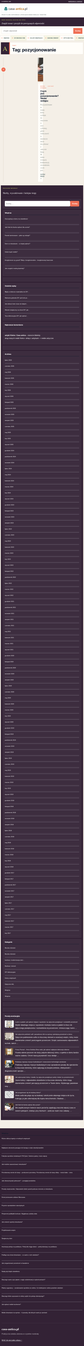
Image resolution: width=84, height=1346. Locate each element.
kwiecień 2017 (9, 921)
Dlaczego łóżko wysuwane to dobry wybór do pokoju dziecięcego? (23, 1296)
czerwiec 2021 (9, 625)
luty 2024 (8, 493)
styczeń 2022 (9, 595)
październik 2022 (10, 577)
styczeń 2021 (9, 649)
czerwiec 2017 (9, 909)
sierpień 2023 (9, 523)
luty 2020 (8, 716)
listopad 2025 (9, 402)
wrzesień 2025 (9, 414)
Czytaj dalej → (42, 176)
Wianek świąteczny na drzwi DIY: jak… (17, 310)
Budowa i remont (53, 38)
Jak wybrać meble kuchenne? (11, 1304)
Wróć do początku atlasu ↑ (12, 1340)
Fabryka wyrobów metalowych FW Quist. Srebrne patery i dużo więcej (24, 1156)
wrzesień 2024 (9, 462)
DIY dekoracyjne (19, 38)
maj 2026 (8, 372)
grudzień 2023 (9, 505)
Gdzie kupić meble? (11, 252)
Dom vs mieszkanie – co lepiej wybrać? (17, 243)
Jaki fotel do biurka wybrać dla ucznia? (17, 227)
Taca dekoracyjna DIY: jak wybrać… (16, 316)
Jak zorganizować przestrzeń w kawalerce (15, 1263)
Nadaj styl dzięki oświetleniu (11, 1271)
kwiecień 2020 (9, 704)
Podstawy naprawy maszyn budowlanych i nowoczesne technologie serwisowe (40, 1062)
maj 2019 (8, 770)
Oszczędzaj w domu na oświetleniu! (16, 219)
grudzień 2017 (9, 873)
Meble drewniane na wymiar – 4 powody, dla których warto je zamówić (24, 1312)
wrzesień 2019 (9, 746)
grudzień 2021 (9, 601)
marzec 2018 (9, 854)
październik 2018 (10, 812)
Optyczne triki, (68, 38)
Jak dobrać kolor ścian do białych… (16, 304)
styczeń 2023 (9, 565)
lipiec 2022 (8, 583)
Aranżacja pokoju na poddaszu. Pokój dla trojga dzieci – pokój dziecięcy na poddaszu (29, 1247)
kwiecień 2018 (9, 848)
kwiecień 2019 (9, 776)
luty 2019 (8, 788)
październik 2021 (10, 607)
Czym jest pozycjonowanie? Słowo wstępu (49, 96)
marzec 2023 (9, 553)
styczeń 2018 (9, 867)
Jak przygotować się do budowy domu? (28, 1092)
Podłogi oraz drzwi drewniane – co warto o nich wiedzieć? (20, 1255)
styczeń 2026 (9, 396)
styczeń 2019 (9, 794)
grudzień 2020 (9, 655)
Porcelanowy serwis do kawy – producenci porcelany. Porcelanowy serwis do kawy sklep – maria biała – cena (37, 1172)
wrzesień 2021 (9, 613)
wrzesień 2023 (9, 517)
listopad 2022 (9, 571)
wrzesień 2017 (9, 891)
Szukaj (78, 31)
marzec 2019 (9, 782)
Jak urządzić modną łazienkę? (14, 268)
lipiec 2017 (8, 903)
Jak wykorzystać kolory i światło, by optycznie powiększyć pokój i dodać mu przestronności (44, 1077)
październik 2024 (10, 456)
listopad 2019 (9, 734)
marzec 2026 (9, 384)
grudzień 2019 (9, 728)
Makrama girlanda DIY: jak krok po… (17, 298)
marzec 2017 (9, 927)
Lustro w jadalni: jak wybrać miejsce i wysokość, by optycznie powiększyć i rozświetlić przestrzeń (46, 1022)
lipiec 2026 (8, 360)
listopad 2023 (9, 511)
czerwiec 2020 (9, 692)
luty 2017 (8, 933)
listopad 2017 (9, 879)
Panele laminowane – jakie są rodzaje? (17, 235)
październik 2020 (10, 668)
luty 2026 (8, 390)
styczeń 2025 (9, 444)
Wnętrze (6, 38)
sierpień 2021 (9, 619)
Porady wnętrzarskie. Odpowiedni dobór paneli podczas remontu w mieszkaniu (27, 1189)
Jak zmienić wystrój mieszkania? (12, 1222)
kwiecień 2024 (9, 481)
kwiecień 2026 (9, 378)
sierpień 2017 (9, 897)
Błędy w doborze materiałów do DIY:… (17, 292)
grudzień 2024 (9, 450)
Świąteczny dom (7, 1238)
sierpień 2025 (9, 420)
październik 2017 (10, 885)
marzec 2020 (9, 710)
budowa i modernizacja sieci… (14, 960)
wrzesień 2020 (9, 674)
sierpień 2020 (9, 680)
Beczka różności (10, 948)
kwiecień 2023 (9, 547)
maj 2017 (8, 915)
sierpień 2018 (9, 824)
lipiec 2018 (8, 830)
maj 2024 (8, 474)
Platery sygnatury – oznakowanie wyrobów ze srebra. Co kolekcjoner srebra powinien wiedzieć (32, 1288)
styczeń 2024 (9, 499)
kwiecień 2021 (9, 637)
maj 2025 (8, 432)
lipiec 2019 (8, 758)
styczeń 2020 (9, 722)
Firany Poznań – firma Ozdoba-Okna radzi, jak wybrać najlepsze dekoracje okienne (42, 1049)
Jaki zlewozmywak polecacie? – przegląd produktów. (19, 1181)
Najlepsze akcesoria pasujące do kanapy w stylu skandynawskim (23, 1148)
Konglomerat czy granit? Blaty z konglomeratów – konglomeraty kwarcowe (29, 260)
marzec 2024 (9, 487)
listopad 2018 (9, 806)
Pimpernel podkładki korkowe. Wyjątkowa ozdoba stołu (19, 1214)
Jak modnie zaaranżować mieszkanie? (14, 1164)
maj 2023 (8, 541)
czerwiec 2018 (9, 836)
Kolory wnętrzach (36, 38)
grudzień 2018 (9, 800)
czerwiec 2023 (9, 535)
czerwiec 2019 (9, 764)
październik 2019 (10, 740)
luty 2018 (8, 861)
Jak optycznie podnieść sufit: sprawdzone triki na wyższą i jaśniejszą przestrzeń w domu (43, 1034)
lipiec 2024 (8, 468)
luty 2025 (8, 438)
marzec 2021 (9, 643)
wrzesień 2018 (9, 818)
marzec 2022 (9, 589)
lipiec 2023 (8, 529)
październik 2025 (10, 408)
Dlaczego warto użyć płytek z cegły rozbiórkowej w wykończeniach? (23, 1279)
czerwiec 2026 (9, 366)
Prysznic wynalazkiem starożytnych (13, 1205)
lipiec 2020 (8, 686)
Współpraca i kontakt (75, 1)
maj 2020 (8, 698)
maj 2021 (8, 631)
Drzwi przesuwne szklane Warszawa (13, 1197)
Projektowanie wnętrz (8, 1230)
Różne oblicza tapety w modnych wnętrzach (16, 1138)
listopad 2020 (9, 661)
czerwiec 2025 (9, 426)
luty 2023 (8, 559)
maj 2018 (8, 842)
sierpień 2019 (9, 752)
